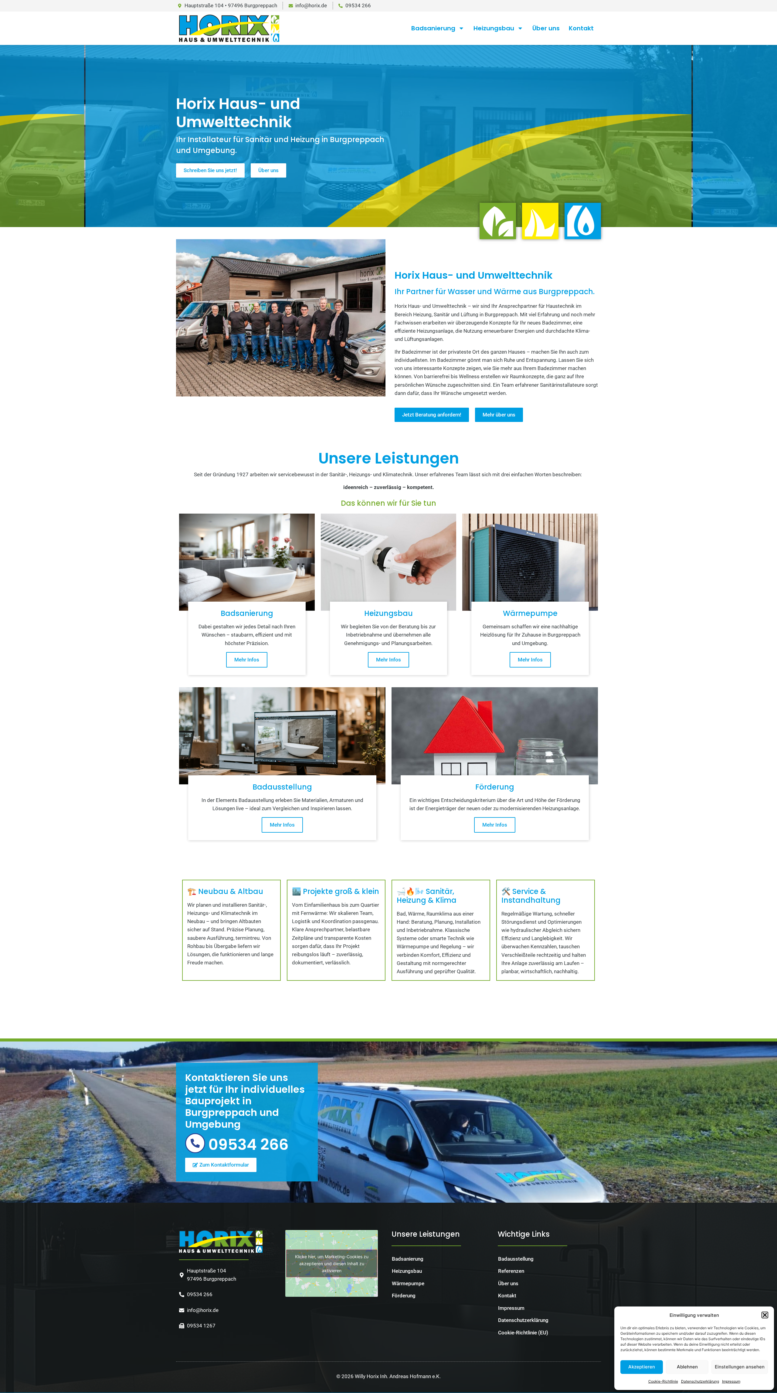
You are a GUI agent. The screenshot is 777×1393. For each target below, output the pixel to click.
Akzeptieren (641, 1367)
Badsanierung (433, 28)
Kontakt (581, 28)
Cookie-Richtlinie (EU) (523, 1333)
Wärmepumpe (408, 1283)
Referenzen (511, 1271)
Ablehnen (687, 1367)
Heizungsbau (493, 28)
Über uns (546, 28)
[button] (765, 1315)
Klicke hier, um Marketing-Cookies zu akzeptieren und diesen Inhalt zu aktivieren (331, 1263)
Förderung (404, 1296)
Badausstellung (516, 1259)
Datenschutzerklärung (700, 1381)
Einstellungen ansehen (740, 1367)
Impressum (731, 1381)
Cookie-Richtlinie (663, 1381)
